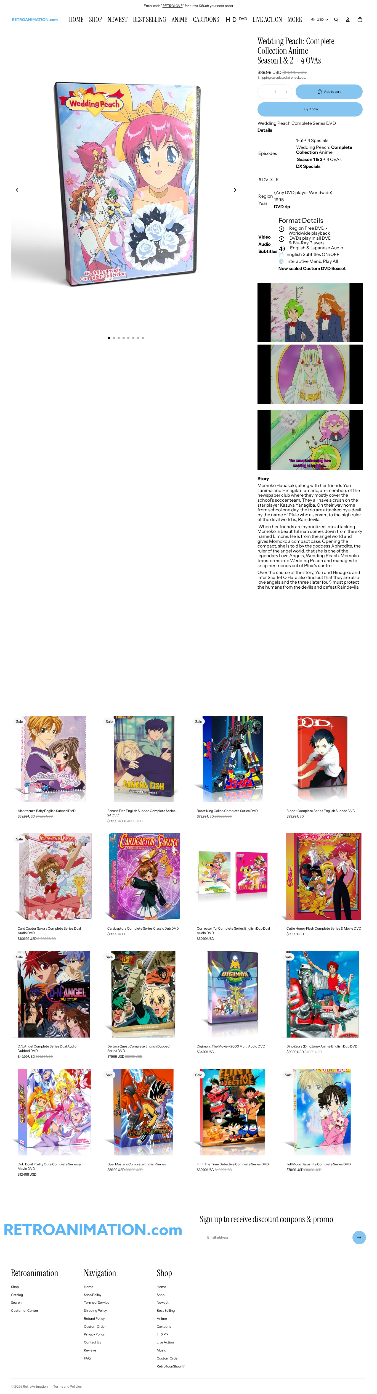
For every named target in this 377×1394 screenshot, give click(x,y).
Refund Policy (94, 1318)
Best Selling (166, 1310)
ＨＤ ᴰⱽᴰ (162, 1334)
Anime (162, 1318)
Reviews (90, 1350)
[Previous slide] (15, 191)
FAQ (87, 1358)
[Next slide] (236, 191)
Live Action (165, 1342)
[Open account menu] (348, 20)
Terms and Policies (67, 1386)
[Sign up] (359, 1237)
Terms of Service (96, 1302)
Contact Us (92, 1342)
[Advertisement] (188, 660)
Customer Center (24, 1310)
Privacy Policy (94, 1334)
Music (161, 1350)
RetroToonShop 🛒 (171, 1366)
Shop (15, 1287)
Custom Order (95, 1326)
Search (16, 1302)
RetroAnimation (35, 1386)
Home (88, 1287)
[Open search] (336, 20)
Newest (163, 1302)
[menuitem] (295, 19)
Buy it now (310, 109)
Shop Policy (92, 1295)
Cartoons (164, 1326)
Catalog (17, 1295)
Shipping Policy (95, 1310)
